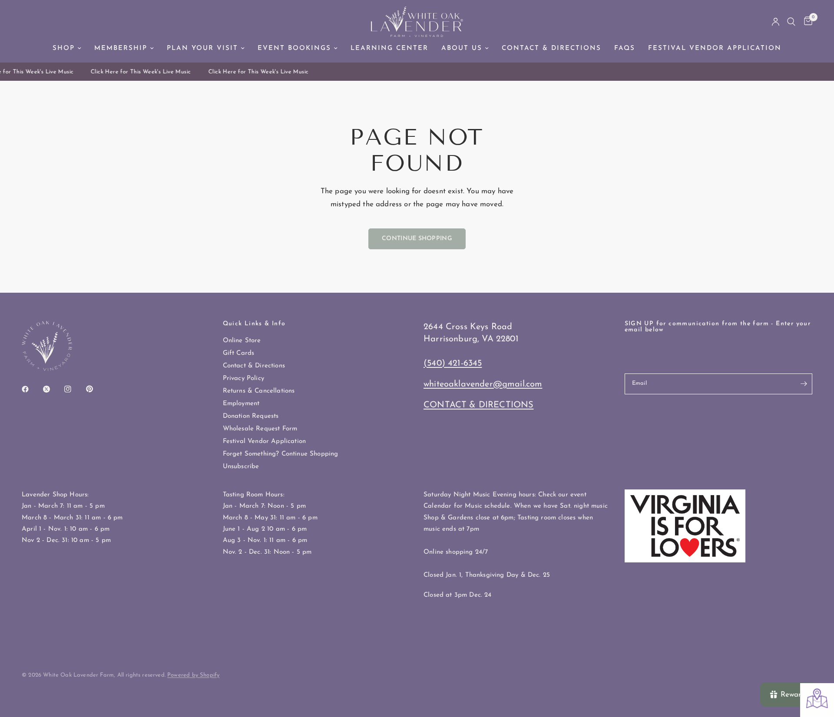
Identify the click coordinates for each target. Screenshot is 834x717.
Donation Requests (251, 416)
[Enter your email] (803, 383)
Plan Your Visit (202, 48)
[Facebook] (31, 389)
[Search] (791, 21)
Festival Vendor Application (714, 48)
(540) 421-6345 (453, 363)
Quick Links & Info (254, 324)
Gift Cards (239, 353)
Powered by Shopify (193, 675)
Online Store (242, 340)
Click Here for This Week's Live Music (138, 72)
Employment (241, 403)
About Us (461, 48)
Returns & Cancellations (259, 391)
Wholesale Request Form (260, 429)
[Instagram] (73, 389)
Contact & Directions (551, 48)
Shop (64, 48)
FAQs (624, 48)
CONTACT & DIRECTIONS (478, 405)
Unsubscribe (241, 466)
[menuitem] (67, 48)
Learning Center (389, 48)
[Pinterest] (95, 389)
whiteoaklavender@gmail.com (483, 384)
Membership (120, 48)
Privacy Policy (243, 378)
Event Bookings (294, 48)
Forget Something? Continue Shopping (280, 454)
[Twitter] (52, 389)
